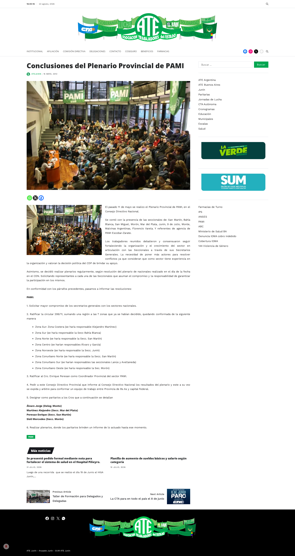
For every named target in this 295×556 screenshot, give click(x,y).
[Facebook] (245, 51)
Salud (201, 128)
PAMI (30, 437)
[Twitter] (256, 51)
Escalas (203, 123)
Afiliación (53, 51)
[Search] (267, 4)
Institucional (35, 51)
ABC (200, 226)
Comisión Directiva (74, 51)
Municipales (205, 118)
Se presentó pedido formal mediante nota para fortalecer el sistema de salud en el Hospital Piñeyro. (63, 460)
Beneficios (147, 51)
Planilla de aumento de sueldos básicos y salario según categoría (148, 460)
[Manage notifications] (6, 546)
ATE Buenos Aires (209, 84)
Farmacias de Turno (210, 207)
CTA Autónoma (207, 104)
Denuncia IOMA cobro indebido (217, 236)
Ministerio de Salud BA (212, 231)
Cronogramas (206, 109)
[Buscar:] (225, 65)
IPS (200, 211)
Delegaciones (97, 51)
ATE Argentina (207, 80)
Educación (204, 114)
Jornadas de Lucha (210, 99)
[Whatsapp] (29, 197)
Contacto (115, 51)
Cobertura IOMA (208, 241)
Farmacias (163, 51)
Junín (201, 89)
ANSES (202, 216)
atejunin (36, 74)
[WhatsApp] (261, 51)
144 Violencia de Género (213, 245)
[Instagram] (251, 51)
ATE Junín (31, 551)
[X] (35, 197)
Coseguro (131, 51)
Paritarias (204, 94)
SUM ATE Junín (62, 551)
